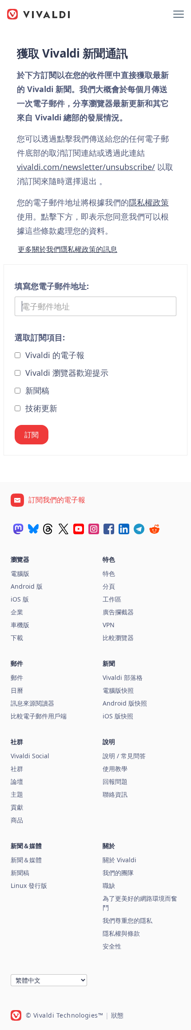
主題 (17, 794)
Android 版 (27, 586)
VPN (109, 625)
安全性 (112, 946)
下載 (17, 637)
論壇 (17, 781)
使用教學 (115, 768)
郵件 (17, 677)
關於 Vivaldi (119, 860)
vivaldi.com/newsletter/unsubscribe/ (86, 167)
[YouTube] (78, 529)
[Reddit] (154, 529)
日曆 (17, 690)
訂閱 (31, 435)
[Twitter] (63, 529)
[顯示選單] (178, 14)
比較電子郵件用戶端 (39, 716)
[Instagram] (93, 529)
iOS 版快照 (118, 716)
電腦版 (20, 573)
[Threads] (48, 529)
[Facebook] (108, 529)
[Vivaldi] (38, 14)
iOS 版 (20, 599)
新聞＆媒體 (26, 860)
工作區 (112, 599)
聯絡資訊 (115, 794)
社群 (17, 768)
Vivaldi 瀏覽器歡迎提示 (65, 372)
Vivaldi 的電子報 (53, 355)
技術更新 (40, 408)
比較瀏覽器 (118, 637)
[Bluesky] (33, 529)
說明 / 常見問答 (124, 756)
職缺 (109, 885)
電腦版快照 (118, 690)
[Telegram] (139, 529)
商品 (17, 820)
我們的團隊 (118, 872)
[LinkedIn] (124, 529)
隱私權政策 (149, 202)
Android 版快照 (125, 703)
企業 (17, 612)
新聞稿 (36, 390)
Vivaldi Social (30, 756)
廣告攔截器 (118, 612)
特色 (109, 573)
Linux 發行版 (29, 885)
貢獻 (17, 807)
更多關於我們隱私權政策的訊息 (67, 249)
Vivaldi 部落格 (123, 677)
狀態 (117, 1015)
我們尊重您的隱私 (127, 920)
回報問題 (115, 781)
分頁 (109, 586)
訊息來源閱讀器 (32, 703)
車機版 (20, 625)
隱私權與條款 (121, 933)
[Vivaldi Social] (18, 529)
